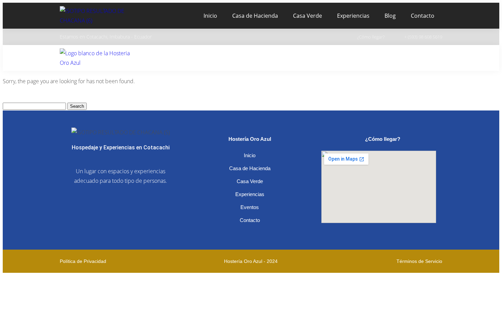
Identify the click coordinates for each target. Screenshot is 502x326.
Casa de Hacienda (255, 15)
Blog (390, 15)
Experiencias (353, 15)
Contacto (422, 15)
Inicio (210, 15)
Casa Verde (307, 15)
